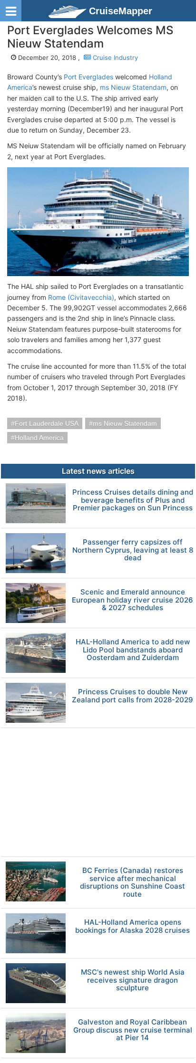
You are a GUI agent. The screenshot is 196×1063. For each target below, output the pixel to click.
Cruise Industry (114, 57)
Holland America (39, 437)
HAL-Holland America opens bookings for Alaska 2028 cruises (132, 926)
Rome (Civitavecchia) (81, 297)
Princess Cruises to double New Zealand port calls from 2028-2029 (132, 696)
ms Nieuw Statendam (133, 87)
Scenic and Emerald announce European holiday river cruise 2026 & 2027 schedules (132, 600)
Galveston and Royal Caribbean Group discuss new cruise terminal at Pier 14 (132, 1030)
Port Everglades (88, 77)
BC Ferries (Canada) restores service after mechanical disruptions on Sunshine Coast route (132, 882)
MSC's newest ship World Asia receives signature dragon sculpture (133, 980)
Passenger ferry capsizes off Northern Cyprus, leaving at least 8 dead (132, 550)
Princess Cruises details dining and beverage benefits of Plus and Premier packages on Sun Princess (132, 500)
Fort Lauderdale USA (46, 423)
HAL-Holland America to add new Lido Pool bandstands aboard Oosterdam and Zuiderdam (133, 650)
